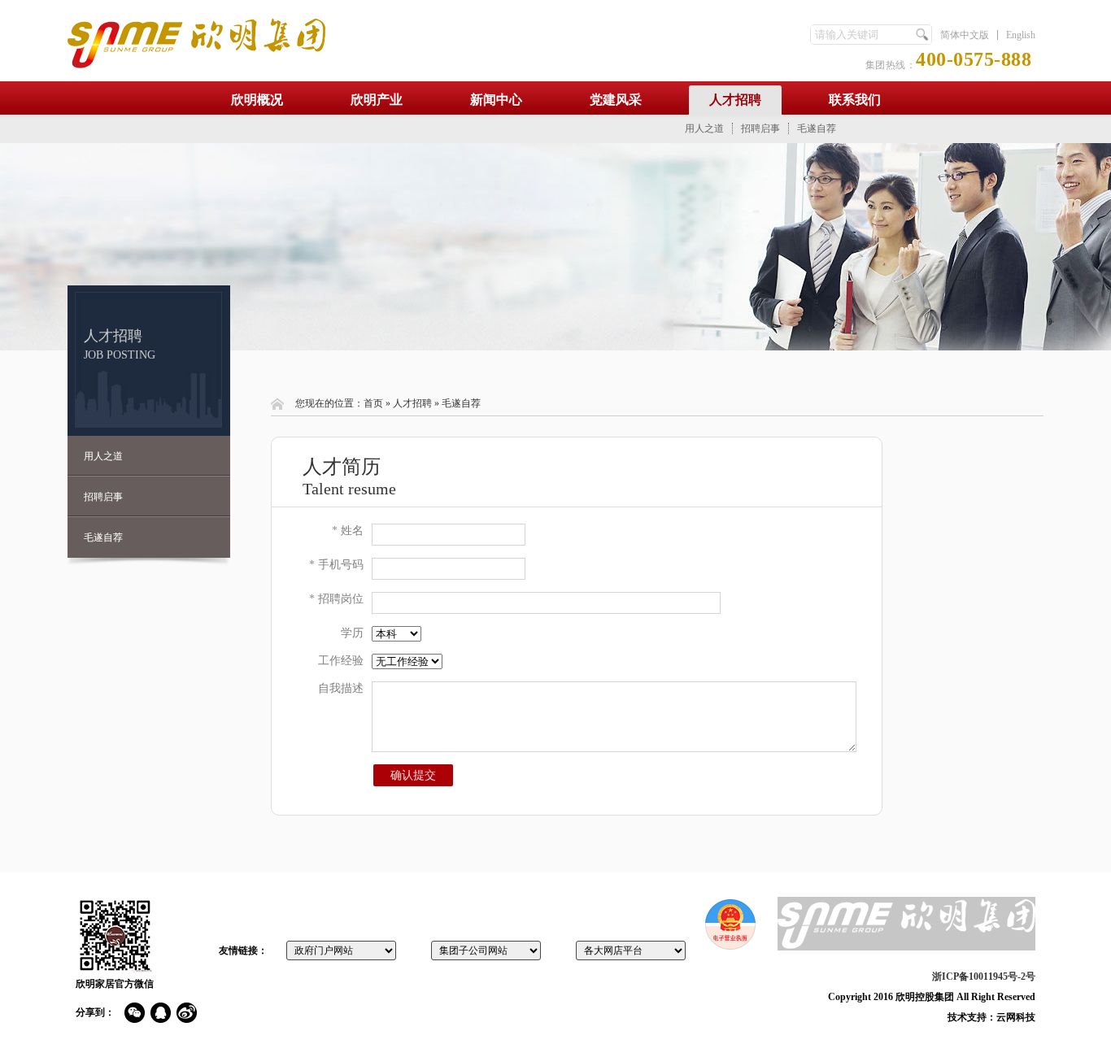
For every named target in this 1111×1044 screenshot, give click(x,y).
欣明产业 (377, 100)
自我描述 (341, 688)
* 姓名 (348, 530)
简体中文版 (964, 35)
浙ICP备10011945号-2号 (983, 976)
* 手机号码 (336, 565)
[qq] (160, 1013)
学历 (352, 633)
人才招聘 (735, 100)
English (1020, 35)
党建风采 (616, 100)
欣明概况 (257, 100)
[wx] (134, 1013)
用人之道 (704, 128)
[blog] (186, 1013)
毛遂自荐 (816, 128)
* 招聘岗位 (336, 599)
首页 (373, 403)
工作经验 (341, 661)
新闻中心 (496, 100)
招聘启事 (760, 128)
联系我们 (855, 100)
